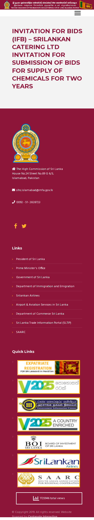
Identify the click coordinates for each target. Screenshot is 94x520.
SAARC (21, 332)
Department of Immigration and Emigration (45, 286)
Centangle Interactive (42, 517)
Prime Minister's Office (30, 268)
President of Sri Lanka (30, 259)
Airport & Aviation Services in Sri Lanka (42, 305)
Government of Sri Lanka (33, 277)
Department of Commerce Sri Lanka (40, 314)
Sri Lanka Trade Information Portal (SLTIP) (43, 323)
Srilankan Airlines (28, 295)
